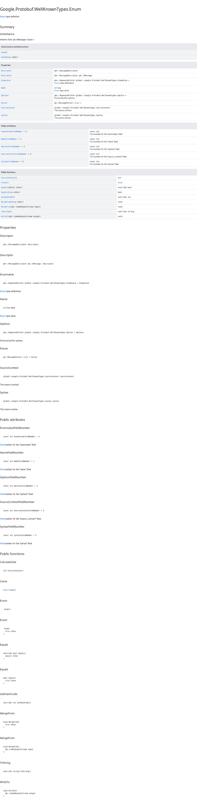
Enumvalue (6, 80)
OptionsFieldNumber (10, 146)
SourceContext (8, 108)
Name (3, 88)
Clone (3, 182)
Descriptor (6, 71)
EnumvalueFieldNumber (12, 131)
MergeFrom (6, 202)
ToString (5, 211)
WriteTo (5, 216)
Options (5, 95)
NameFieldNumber (9, 139)
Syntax (4, 115)
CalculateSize (8, 178)
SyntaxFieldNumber (10, 161)
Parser (4, 103)
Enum (2, 16)
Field (92, 134)
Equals (4, 187)
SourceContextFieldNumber (14, 154)
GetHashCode (7, 197)
